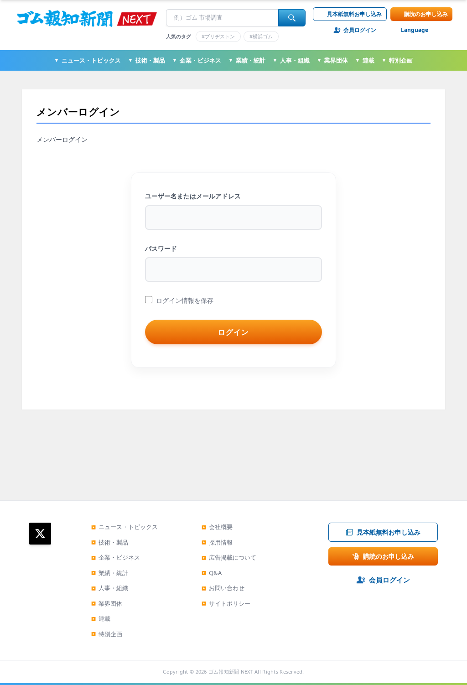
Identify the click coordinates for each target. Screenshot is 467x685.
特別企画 (397, 60)
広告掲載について (229, 557)
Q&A (212, 573)
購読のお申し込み (426, 14)
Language (414, 30)
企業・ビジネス (196, 60)
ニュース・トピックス (87, 60)
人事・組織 (291, 60)
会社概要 (217, 527)
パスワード (161, 248)
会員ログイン (359, 30)
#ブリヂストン (218, 36)
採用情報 (217, 542)
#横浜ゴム (261, 36)
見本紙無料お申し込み (354, 14)
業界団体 (332, 60)
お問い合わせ (223, 588)
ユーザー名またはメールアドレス (193, 196)
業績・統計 (246, 60)
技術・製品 (146, 60)
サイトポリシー (226, 603)
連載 (364, 60)
